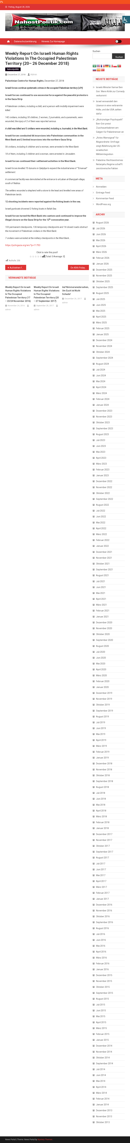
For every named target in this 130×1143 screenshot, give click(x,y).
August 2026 (102, 222)
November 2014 (104, 1052)
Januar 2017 (102, 899)
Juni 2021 (101, 587)
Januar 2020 (102, 687)
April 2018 (101, 810)
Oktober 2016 (103, 916)
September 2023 (104, 428)
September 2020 (104, 640)
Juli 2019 (100, 722)
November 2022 (104, 487)
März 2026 (101, 252)
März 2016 (101, 957)
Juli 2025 (100, 299)
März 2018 (101, 816)
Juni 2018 (101, 799)
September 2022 (104, 499)
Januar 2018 (102, 828)
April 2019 (101, 740)
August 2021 (102, 575)
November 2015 (104, 981)
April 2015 (101, 1022)
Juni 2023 (101, 446)
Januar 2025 (102, 334)
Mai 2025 (100, 311)
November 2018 (104, 769)
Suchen (96, 51)
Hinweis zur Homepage (53, 41)
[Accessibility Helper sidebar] (126, 19)
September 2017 (104, 851)
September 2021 (104, 569)
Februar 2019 (102, 752)
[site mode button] (118, 41)
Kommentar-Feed (105, 198)
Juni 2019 (101, 728)
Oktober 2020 (103, 634)
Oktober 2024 (103, 352)
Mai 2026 (100, 240)
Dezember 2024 (104, 340)
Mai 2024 (100, 381)
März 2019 (101, 746)
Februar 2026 (102, 258)
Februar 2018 (102, 822)
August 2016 (102, 928)
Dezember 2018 (104, 763)
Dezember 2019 (104, 693)
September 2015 (104, 993)
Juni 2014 (101, 1075)
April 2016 (101, 951)
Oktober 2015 (103, 987)
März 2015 (101, 1028)
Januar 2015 (102, 1040)
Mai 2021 (100, 593)
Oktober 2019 (103, 704)
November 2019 (104, 699)
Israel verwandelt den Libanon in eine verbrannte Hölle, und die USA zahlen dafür (109, 107)
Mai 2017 (100, 875)
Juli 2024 (100, 369)
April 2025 (101, 316)
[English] (99, 65)
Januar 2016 (102, 969)
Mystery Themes (45, 1139)
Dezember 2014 (104, 1045)
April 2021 (101, 599)
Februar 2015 (102, 1034)
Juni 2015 (101, 1010)
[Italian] (111, 65)
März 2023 (101, 463)
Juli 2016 (100, 934)
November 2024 (104, 346)
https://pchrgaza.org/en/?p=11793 (22, 245)
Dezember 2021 (104, 552)
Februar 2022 (102, 540)
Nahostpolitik (13, 69)
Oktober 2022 (103, 493)
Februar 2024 (102, 399)
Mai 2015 (100, 1016)
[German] (107, 65)
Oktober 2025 (103, 281)
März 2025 (101, 322)
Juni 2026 (101, 234)
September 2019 (104, 710)
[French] (103, 65)
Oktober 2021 (103, 563)
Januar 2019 (102, 757)
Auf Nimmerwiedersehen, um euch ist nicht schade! (75, 290)
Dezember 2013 (104, 1110)
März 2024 (101, 393)
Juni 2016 (101, 940)
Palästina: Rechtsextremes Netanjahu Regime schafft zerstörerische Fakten (109, 164)
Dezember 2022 (104, 481)
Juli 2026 (100, 228)
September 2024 (104, 358)
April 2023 (101, 458)
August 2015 (102, 999)
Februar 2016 (102, 963)
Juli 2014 (100, 1069)
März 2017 (101, 887)
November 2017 (104, 840)
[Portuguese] (119, 65)
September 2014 (104, 1063)
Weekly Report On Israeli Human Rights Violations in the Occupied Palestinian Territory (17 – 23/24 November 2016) (18, 294)
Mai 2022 (100, 522)
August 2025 (102, 293)
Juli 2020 (100, 652)
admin (33, 74)
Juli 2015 (100, 1004)
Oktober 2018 (103, 775)
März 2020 (101, 675)
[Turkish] (103, 69)
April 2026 (101, 246)
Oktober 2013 (103, 1122)
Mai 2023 (100, 452)
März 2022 (101, 534)
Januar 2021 (102, 616)
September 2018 (104, 781)
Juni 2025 (101, 305)
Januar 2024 (102, 405)
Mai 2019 (100, 734)
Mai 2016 (100, 946)
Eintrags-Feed (103, 192)
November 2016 (104, 910)
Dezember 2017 (104, 834)
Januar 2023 (102, 475)
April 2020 (101, 669)
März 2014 (101, 1093)
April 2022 (101, 528)
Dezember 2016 (104, 904)
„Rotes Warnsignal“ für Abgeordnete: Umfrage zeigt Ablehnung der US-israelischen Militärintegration (108, 145)
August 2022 (102, 505)
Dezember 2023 (104, 411)
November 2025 (104, 275)
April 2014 (101, 1087)
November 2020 (104, 628)
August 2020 (102, 646)
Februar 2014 (102, 1098)
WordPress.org (103, 204)
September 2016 (104, 922)
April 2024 (101, 387)
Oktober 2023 (103, 422)
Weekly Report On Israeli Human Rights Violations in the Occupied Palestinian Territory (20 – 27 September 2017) (46, 294)
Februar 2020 (102, 681)
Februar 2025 (102, 328)
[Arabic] (95, 65)
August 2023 (102, 434)
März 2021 (101, 605)
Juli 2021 (100, 581)
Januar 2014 (102, 1104)
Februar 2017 (102, 893)
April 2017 (101, 881)
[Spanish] (99, 69)
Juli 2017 (100, 863)
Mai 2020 (100, 663)
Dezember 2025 (104, 269)
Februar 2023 (102, 469)
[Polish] (115, 65)
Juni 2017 (101, 869)
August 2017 (102, 857)
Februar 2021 (102, 610)
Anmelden (101, 186)
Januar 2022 (102, 546)
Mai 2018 (100, 805)
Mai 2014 (100, 1081)
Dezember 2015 (104, 975)
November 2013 (104, 1116)
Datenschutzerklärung (25, 41)
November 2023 (104, 416)
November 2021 (104, 558)
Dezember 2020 (104, 622)
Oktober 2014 (103, 1057)
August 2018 (102, 787)
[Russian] (95, 69)
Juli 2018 (100, 793)
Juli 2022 (100, 510)
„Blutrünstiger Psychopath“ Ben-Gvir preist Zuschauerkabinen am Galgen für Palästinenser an (110, 125)
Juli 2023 (100, 440)
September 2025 (104, 287)
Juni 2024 (101, 375)
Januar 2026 (102, 263)
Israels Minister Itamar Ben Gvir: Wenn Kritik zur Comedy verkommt (110, 91)
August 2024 (102, 364)
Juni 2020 (101, 657)
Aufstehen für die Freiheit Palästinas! (18, 267)
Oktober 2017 (103, 846)
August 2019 (102, 716)
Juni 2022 (101, 516)
